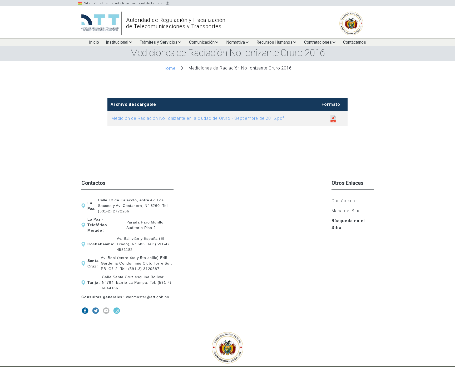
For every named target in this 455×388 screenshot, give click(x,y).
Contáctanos (354, 42)
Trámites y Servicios (158, 42)
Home (170, 68)
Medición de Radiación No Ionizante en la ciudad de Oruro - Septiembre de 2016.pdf (197, 118)
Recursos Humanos (274, 42)
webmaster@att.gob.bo (147, 297)
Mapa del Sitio (346, 210)
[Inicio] (101, 23)
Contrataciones (318, 42)
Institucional (117, 42)
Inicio (94, 42)
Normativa (235, 42)
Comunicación (202, 42)
